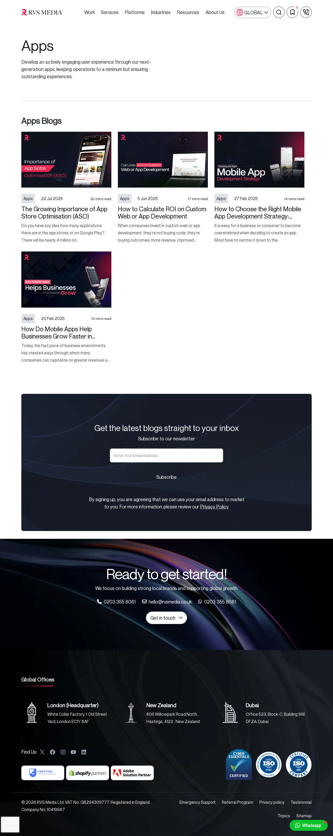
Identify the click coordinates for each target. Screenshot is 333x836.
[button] (309, 825)
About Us (215, 12)
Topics (284, 815)
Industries (161, 12)
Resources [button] (188, 12)
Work (89, 12)
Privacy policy (271, 802)
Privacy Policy (214, 506)
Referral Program (237, 802)
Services (109, 12)
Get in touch (162, 618)
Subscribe (166, 477)
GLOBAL (253, 12)
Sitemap (304, 815)
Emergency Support (198, 802)
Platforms (135, 12)
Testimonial (301, 802)
